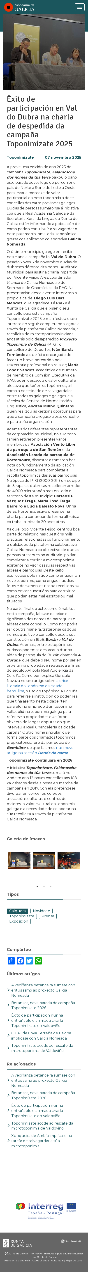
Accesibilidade (40, 1260)
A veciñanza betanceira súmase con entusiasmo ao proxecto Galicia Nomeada (43, 990)
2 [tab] (44, 886)
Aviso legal (57, 1260)
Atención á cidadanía (17, 1260)
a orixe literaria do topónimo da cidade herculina (37, 686)
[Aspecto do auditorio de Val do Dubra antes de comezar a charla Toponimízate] (68, 860)
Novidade (41, 911)
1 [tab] (37, 886)
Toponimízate (20, 157)
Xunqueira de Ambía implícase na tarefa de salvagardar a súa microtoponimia (41, 1141)
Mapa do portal (74, 1260)
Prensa (48, 916)
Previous (3, 868)
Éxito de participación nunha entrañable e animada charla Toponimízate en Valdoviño (37, 1020)
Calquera (17, 911)
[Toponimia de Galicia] (19, 7)
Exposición (18, 921)
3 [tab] (51, 886)
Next (84, 868)
